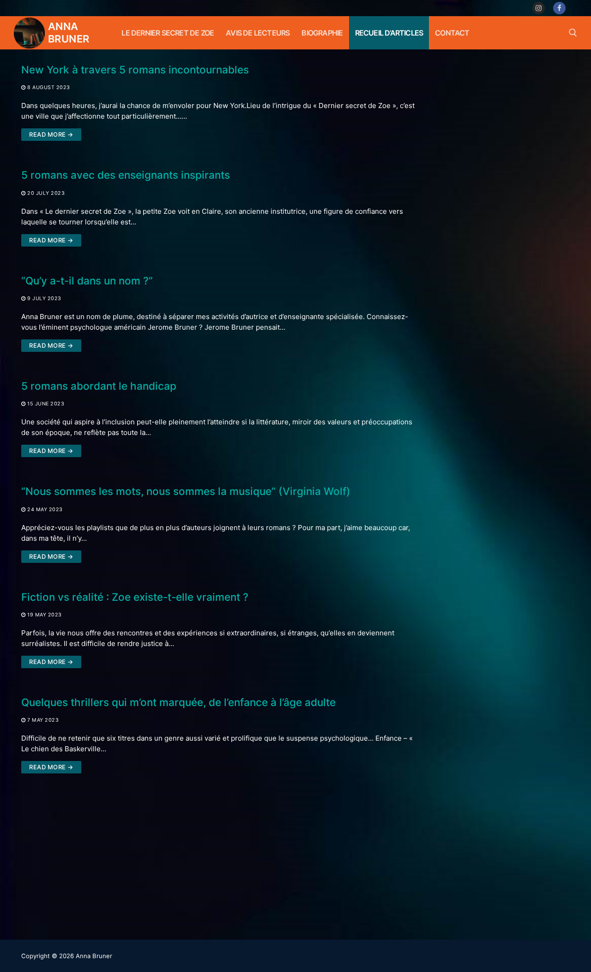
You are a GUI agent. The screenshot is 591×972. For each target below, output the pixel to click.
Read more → (51, 134)
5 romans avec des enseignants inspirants (125, 175)
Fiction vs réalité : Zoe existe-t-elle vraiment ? (134, 597)
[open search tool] (573, 33)
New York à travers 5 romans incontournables (135, 69)
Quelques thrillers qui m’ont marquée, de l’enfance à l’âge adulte (178, 702)
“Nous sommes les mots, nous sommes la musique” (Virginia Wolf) (185, 491)
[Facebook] (559, 8)
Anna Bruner (68, 32)
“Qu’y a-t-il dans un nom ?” (87, 280)
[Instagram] (538, 8)
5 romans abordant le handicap (98, 386)
